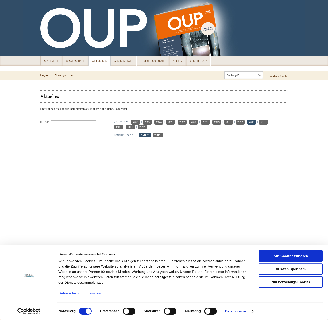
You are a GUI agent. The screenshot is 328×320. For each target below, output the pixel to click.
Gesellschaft (123, 61)
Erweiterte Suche (277, 76)
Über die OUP (198, 61)
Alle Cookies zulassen (291, 256)
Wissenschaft (75, 61)
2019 (217, 122)
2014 (119, 127)
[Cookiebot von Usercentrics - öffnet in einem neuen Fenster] (28, 311)
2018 (228, 122)
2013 (130, 127)
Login (44, 75)
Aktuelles (99, 61)
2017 (240, 122)
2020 (205, 122)
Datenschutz (68, 293)
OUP (45, 28)
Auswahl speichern (291, 269)
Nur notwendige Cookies (291, 282)
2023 (170, 122)
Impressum (91, 293)
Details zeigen (236, 311)
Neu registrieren (65, 75)
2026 (135, 122)
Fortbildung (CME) (152, 61)
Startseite (51, 61)
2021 (193, 122)
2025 (147, 122)
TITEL (157, 135)
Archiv (177, 61)
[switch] (129, 311)
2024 (159, 122)
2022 (182, 122)
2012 (142, 127)
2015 (263, 122)
